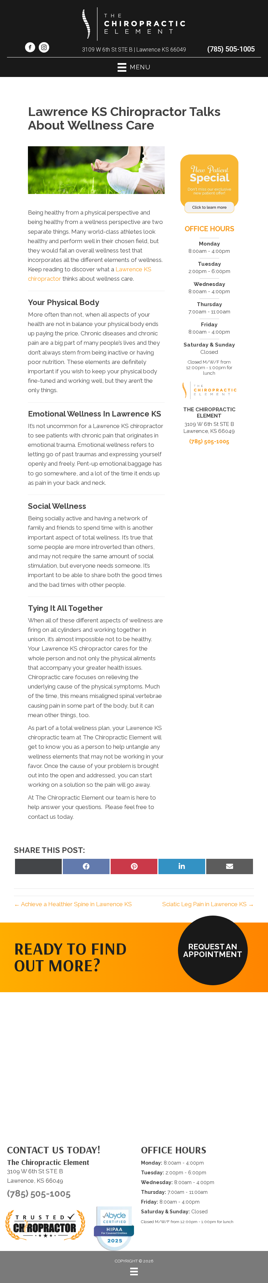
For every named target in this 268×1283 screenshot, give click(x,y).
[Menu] (134, 1271)
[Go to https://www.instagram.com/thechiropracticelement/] (44, 48)
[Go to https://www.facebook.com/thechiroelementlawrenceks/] (30, 48)
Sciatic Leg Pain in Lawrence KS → (208, 904)
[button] (213, 950)
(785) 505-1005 (231, 49)
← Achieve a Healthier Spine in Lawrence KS (73, 904)
